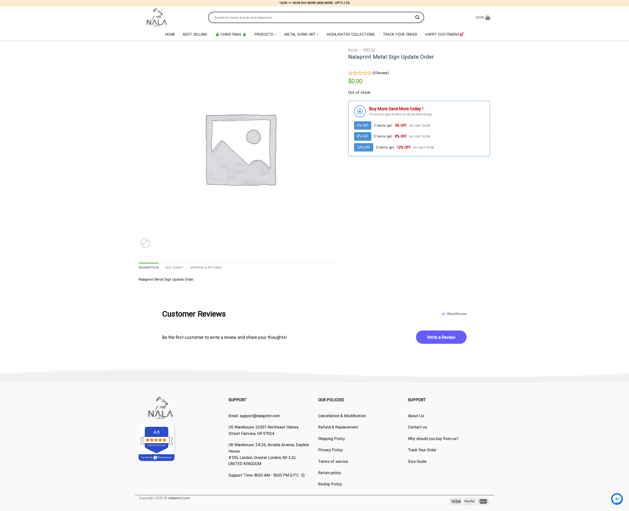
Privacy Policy (330, 450)
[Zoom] (145, 243)
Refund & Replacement (338, 427)
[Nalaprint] (170, 17)
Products (264, 34)
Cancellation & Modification (342, 416)
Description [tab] (149, 267)
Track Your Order (400, 34)
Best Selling (195, 34)
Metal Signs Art (300, 34)
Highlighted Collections (351, 34)
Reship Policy (330, 484)
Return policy (329, 472)
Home (170, 34)
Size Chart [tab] (175, 267)
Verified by (156, 457)
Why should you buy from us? (433, 438)
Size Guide (417, 461)
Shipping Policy (331, 438)
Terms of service (333, 461)
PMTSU (369, 50)
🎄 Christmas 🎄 (231, 34)
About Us (416, 416)
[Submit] (417, 17)
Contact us (417, 427)
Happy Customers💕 (444, 34)
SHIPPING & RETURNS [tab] (206, 267)
